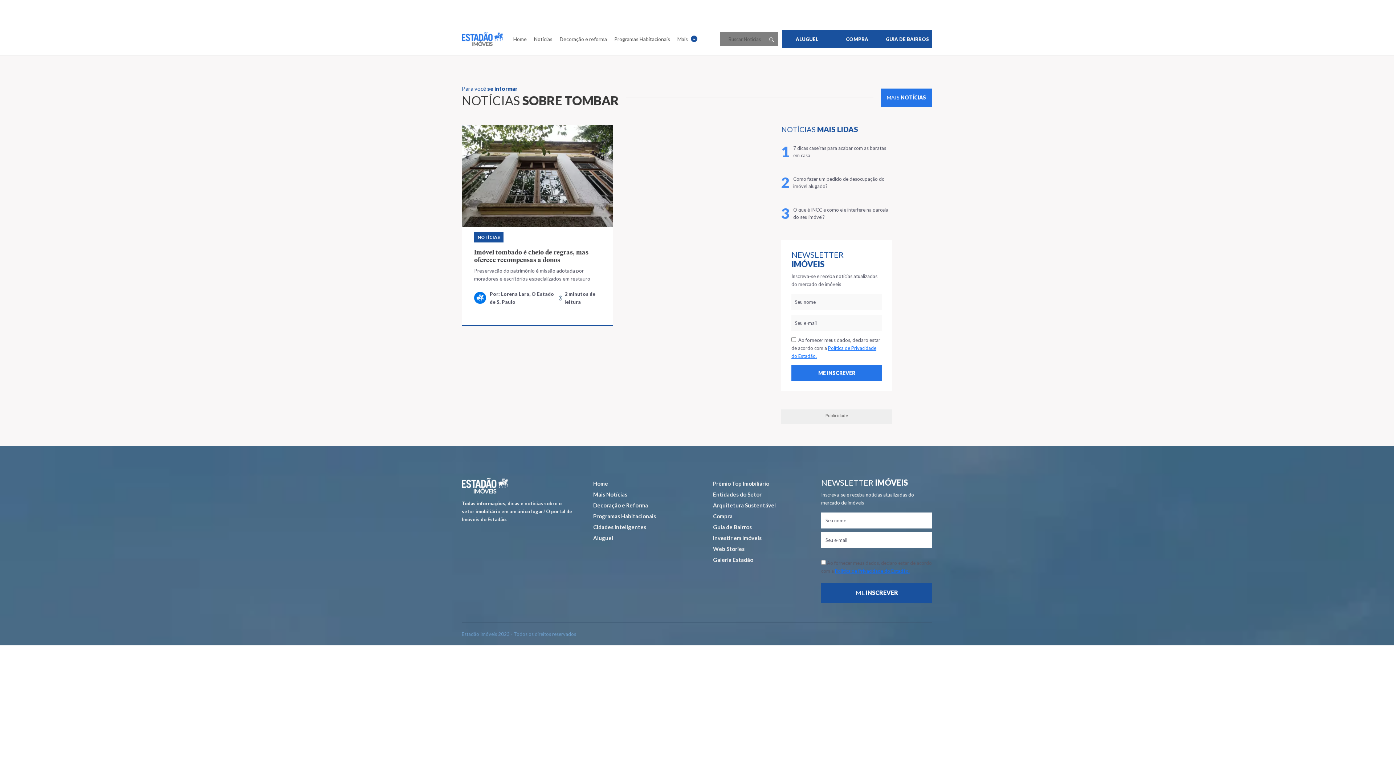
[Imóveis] (485, 486)
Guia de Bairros (732, 527)
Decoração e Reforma (620, 505)
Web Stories (729, 549)
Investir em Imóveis (737, 538)
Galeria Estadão (733, 559)
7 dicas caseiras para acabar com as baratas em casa (839, 151)
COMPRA (857, 39)
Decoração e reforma (583, 39)
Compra (723, 516)
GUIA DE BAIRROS (907, 39)
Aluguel (603, 538)
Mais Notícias (610, 494)
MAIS (906, 97)
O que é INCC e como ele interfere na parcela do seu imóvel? (840, 213)
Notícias (543, 39)
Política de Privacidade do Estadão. (872, 571)
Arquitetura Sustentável (744, 505)
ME (877, 592)
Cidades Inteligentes (619, 527)
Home (520, 39)
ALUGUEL (807, 39)
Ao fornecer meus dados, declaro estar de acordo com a (835, 348)
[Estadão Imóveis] (482, 39)
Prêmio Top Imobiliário (741, 483)
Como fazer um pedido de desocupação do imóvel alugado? (839, 182)
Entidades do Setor (737, 494)
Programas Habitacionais (642, 39)
